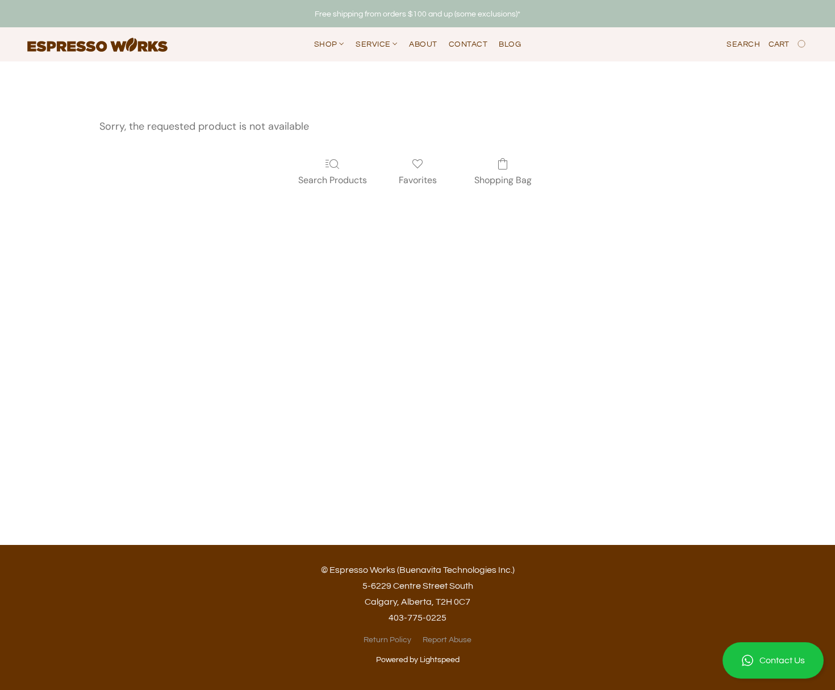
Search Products (332, 180)
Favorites (418, 180)
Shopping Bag (503, 180)
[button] (773, 660)
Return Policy (387, 640)
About (423, 44)
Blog (510, 44)
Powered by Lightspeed (418, 660)
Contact (468, 44)
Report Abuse (447, 640)
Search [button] (743, 44)
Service (374, 44)
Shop (327, 44)
